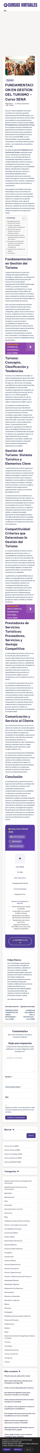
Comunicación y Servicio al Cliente (16, 250)
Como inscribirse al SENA (13, 1158)
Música (6, 1304)
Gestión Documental (11, 1268)
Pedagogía (8, 1312)
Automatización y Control (13, 1209)
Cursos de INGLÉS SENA (12, 1162)
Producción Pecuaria (11, 1320)
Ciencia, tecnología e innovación (15, 1225)
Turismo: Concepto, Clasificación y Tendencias (16, 226)
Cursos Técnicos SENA (12, 1150)
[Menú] (5, 10)
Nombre (8, 1077)
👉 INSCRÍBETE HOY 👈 (20, 941)
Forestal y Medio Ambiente (13, 1249)
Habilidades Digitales (11, 1284)
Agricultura (8, 1193)
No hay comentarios (23, 103)
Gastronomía (9, 1257)
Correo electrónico (13, 1087)
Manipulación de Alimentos (13, 1288)
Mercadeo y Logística (11, 1300)
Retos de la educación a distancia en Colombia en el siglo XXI (18, 1382)
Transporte (8, 1358)
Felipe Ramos (14, 960)
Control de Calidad (11, 1233)
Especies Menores (10, 1245)
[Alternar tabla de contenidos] (22, 218)
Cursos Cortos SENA (11, 1146)
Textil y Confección (11, 1354)
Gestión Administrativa (12, 1264)
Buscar (8, 1129)
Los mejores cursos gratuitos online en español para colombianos (19, 1408)
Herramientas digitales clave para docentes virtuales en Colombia (17, 1394)
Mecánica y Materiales (12, 1296)
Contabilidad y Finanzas (13, 1229)
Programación (9, 1324)
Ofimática (7, 1308)
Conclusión (11, 253)
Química (7, 1328)
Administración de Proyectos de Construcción (15, 1188)
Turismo (10, 80)
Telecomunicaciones (11, 1350)
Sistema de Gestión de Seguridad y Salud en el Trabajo (19, 1337)
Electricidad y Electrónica (13, 1241)
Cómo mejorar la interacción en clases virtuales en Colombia (19, 1401)
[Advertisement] (20, 32)
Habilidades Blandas (11, 1280)
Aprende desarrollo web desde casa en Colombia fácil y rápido (19, 1428)
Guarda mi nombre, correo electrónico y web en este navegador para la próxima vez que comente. (20, 1110)
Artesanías (8, 1205)
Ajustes (28, 1449)
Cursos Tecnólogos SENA (13, 1154)
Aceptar (7, 1449)
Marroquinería (9, 1292)
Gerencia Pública (10, 1261)
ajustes (20, 1446)
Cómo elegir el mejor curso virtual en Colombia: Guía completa (18, 1435)
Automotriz (8, 1213)
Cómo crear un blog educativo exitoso (19, 1388)
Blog (6, 1217)
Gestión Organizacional (12, 1272)
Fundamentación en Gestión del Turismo (13, 222)
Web (7, 1097)
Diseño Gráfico (9, 1237)
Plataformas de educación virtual (17, 1376)
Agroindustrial (9, 1197)
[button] (15, 999)
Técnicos (7, 1342)
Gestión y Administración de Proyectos (18, 1276)
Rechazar (18, 1449)
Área (6, 1201)
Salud (6, 1332)
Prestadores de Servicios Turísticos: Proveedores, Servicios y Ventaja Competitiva (16, 244)
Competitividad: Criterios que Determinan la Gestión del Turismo (16, 237)
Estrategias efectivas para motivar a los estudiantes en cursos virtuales (19, 1415)
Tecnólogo (8, 1346)
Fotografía (8, 1253)
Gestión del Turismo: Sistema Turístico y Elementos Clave (14, 231)
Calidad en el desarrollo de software (17, 1221)
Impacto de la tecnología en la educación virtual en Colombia (16, 1421)
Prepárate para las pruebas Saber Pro (17, 1316)
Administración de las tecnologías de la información (18, 1182)
